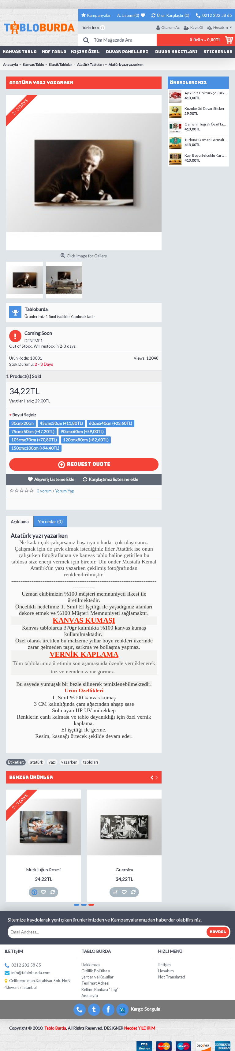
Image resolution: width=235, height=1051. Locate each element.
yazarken (69, 762)
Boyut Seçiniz (24, 414)
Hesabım (166, 970)
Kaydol (218, 931)
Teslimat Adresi (95, 983)
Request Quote (88, 464)
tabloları (90, 762)
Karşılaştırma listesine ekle (113, 479)
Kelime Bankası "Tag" (99, 989)
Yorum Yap (64, 490)
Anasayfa (89, 995)
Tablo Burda (55, 1028)
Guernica (124, 869)
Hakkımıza (90, 964)
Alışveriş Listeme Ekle (54, 479)
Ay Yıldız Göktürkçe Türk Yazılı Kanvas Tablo (206, 93)
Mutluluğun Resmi (43, 869)
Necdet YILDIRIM (139, 1028)
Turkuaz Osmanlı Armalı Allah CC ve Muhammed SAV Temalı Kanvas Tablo (206, 140)
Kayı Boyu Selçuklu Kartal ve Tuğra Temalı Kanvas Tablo (206, 155)
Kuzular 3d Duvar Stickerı (205, 109)
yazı (52, 762)
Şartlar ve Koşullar (97, 976)
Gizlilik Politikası (95, 970)
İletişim (164, 964)
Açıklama (20, 521)
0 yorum (44, 490)
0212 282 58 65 (26, 965)
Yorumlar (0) (50, 521)
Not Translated (171, 976)
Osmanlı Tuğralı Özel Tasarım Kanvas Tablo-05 (206, 124)
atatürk (36, 762)
